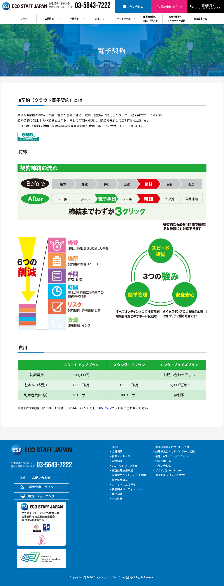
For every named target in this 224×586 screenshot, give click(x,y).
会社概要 (117, 451)
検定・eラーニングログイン (171, 456)
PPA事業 (117, 498)
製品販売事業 (120, 480)
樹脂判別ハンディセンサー (127, 489)
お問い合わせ (41, 477)
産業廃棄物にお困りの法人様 (172, 447)
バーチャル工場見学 (124, 484)
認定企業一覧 (163, 461)
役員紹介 (117, 461)
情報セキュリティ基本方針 (171, 475)
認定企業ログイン (41, 487)
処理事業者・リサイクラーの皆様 (175, 451)
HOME (115, 447)
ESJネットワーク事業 (124, 465)
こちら (106, 408)
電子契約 (117, 494)
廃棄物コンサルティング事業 (129, 475)
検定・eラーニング (41, 496)
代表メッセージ (121, 456)
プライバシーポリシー (168, 470)
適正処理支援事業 (122, 470)
